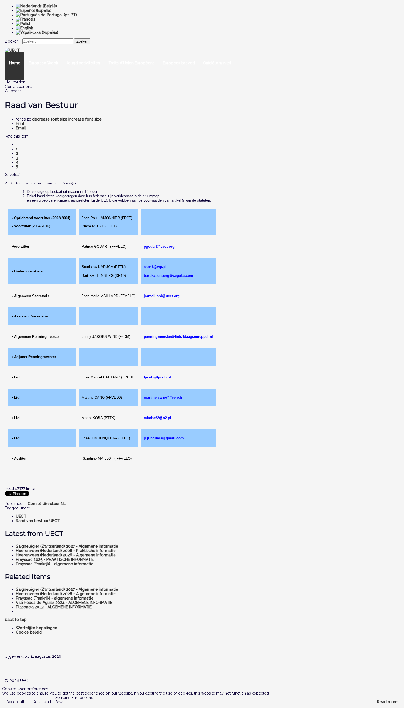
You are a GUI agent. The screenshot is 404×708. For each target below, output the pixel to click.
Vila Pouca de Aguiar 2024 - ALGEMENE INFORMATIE (64, 602)
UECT (21, 516)
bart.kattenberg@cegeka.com (168, 276)
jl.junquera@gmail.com (164, 438)
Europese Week (43, 63)
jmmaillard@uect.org (162, 296)
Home (14, 63)
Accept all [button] (15, 701)
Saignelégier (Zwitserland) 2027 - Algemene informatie (67, 546)
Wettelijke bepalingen (36, 628)
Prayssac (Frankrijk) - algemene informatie (54, 564)
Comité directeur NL (47, 503)
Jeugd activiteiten (83, 63)
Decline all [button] (41, 701)
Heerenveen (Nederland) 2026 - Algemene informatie (66, 555)
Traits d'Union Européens (131, 63)
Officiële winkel (217, 63)
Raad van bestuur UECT (38, 521)
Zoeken (82, 41)
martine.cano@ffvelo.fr (163, 397)
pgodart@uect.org (159, 246)
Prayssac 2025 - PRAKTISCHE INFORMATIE (55, 559)
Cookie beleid (29, 632)
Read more (387, 701)
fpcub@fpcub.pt (157, 377)
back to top (16, 619)
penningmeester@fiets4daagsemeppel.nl (178, 337)
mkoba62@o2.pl (157, 418)
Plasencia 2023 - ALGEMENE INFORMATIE (54, 607)
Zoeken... (13, 41)
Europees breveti (179, 63)
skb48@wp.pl (155, 267)
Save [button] (59, 702)
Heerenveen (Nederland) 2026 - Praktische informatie (66, 550)
